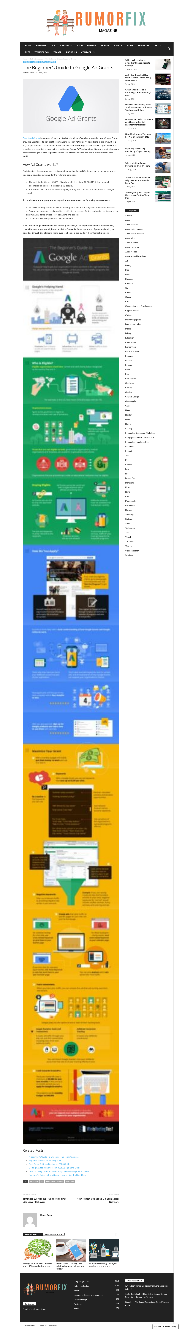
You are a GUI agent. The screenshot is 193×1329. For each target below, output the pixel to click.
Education (66, 45)
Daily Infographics (36, 59)
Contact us (88, 52)
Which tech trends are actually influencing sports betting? (137, 63)
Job (126, 456)
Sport (127, 523)
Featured (129, 356)
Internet (128, 451)
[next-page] (117, 1234)
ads (42, 1182)
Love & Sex (130, 478)
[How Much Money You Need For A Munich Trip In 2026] (163, 138)
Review (128, 510)
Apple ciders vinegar (134, 229)
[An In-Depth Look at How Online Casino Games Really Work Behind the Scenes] (163, 79)
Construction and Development (138, 306)
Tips (127, 533)
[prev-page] (114, 1234)
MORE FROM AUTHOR (53, 1234)
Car (53, 45)
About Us (71, 52)
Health (118, 45)
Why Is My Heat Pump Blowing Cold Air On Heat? (137, 164)
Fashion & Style (132, 351)
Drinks (128, 329)
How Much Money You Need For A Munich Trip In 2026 (138, 135)
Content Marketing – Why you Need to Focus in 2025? (103, 1265)
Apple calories (131, 224)
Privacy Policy (29, 1325)
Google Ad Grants (31, 138)
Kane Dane (29, 73)
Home (28, 45)
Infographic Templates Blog (137, 442)
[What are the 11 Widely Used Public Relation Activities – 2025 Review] (71, 1250)
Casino (128, 297)
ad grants (34, 1182)
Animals (128, 215)
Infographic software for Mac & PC (140, 437)
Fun (127, 374)
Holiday (128, 415)
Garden (105, 45)
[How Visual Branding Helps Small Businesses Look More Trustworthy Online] (163, 108)
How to (128, 424)
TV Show (129, 542)
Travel (57, 52)
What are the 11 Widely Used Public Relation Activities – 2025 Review (70, 1266)
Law (127, 469)
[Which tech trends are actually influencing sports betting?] (163, 64)
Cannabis (129, 283)
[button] (169, 49)
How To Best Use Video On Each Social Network (98, 1200)
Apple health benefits (134, 234)
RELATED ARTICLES (32, 1234)
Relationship (130, 505)
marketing (70, 1182)
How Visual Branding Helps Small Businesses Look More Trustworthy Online (138, 107)
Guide (127, 406)
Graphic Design (132, 397)
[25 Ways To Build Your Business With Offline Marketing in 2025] (38, 1250)
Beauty (128, 265)
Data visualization (48, 62)
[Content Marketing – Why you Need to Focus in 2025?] (104, 1250)
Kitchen (128, 465)
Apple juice (130, 238)
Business (41, 45)
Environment (130, 347)
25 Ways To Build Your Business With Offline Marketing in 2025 (37, 1265)
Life (126, 474)
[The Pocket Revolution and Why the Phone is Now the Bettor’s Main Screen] (163, 182)
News (127, 492)
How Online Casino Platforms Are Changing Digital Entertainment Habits (139, 122)
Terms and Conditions (48, 1325)
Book (127, 274)
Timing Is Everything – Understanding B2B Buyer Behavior (44, 1200)
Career (128, 292)
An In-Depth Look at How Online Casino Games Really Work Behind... (138, 78)
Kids (127, 460)
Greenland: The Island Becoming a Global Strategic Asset (138, 92)
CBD (127, 302)
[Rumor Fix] (97, 21)
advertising (50, 1182)
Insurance (129, 446)
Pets (27, 52)
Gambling (129, 383)
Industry (128, 428)
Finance (128, 360)
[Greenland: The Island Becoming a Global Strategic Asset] (163, 94)
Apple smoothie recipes (135, 256)
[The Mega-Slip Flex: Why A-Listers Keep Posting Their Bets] (163, 196)
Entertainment (131, 342)
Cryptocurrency (132, 311)
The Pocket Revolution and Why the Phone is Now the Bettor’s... (137, 180)
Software (129, 519)
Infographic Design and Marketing (140, 433)
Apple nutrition (131, 243)
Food (80, 45)
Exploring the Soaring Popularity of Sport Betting (137, 150)
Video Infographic (133, 551)
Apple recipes (131, 252)
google (60, 1182)
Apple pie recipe (132, 247)
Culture (128, 315)
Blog (127, 270)
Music (158, 45)
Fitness (128, 365)
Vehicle (128, 546)
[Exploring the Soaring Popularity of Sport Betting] (163, 153)
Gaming (91, 45)
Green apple (130, 401)
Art (126, 261)
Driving (128, 333)
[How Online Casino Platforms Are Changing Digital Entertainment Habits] (163, 123)
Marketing (144, 45)
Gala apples (130, 379)
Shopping (129, 514)
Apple (127, 220)
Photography (130, 501)
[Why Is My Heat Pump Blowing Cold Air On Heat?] (163, 167)
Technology (42, 52)
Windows (129, 555)
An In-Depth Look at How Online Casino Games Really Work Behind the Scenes (146, 1295)
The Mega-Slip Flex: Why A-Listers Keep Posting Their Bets (137, 195)
